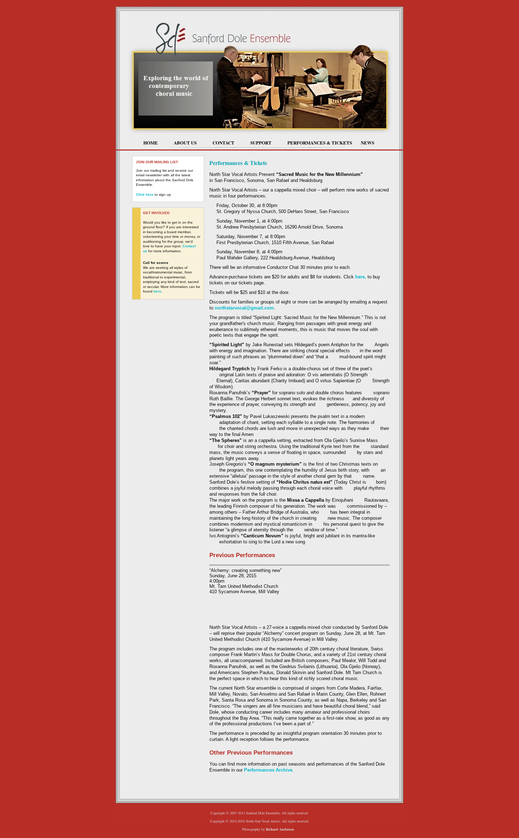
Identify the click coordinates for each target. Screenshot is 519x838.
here (157, 291)
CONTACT (223, 142)
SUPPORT (261, 142)
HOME (150, 142)
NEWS (367, 142)
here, (360, 276)
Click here (145, 194)
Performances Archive (268, 770)
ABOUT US (185, 142)
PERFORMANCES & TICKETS (319, 142)
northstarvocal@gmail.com (244, 308)
